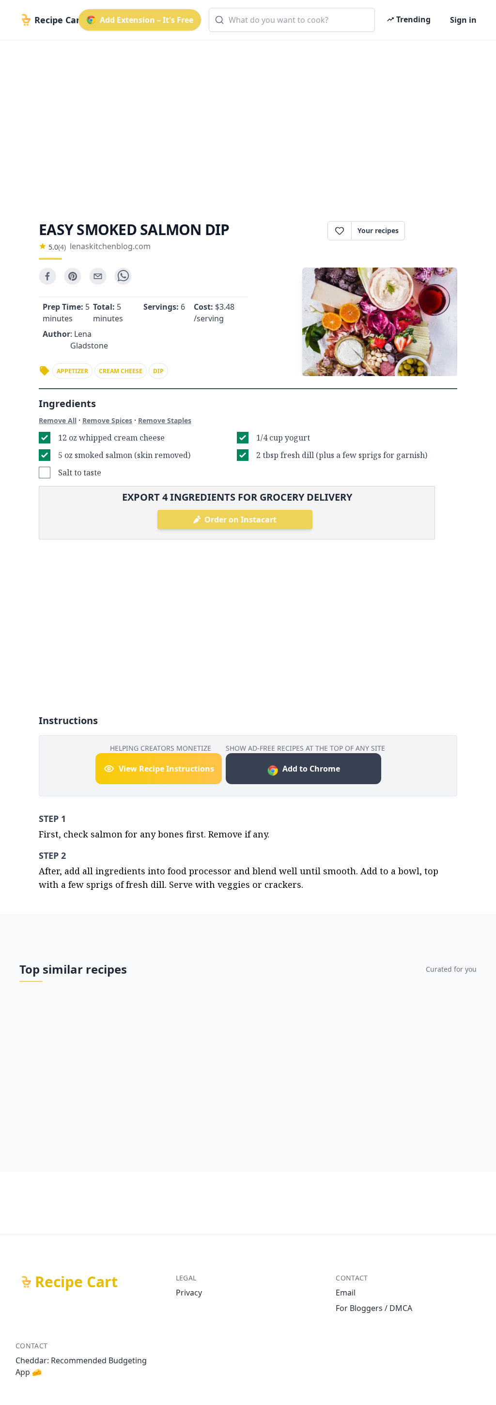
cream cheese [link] (120, 371)
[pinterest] (72, 276)
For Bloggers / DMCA (374, 1308)
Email (346, 1292)
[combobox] (292, 20)
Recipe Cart (76, 1282)
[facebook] (47, 276)
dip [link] (158, 371)
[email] (98, 276)
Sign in (463, 20)
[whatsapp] (123, 276)
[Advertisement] (248, 122)
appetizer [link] (72, 371)
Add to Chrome (311, 768)
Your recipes (378, 230)
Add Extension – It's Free (146, 20)
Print (436, 230)
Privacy (189, 1292)
